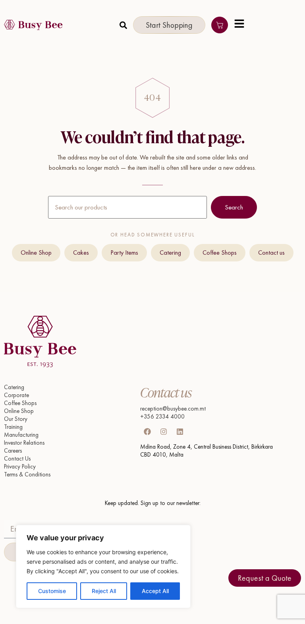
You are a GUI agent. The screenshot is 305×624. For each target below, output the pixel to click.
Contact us (271, 252)
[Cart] (219, 25)
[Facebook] (147, 431)
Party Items (124, 252)
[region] (103, 566)
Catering (170, 252)
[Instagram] (163, 431)
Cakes (81, 252)
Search (234, 207)
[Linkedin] (180, 431)
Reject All (104, 591)
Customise (52, 591)
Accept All (155, 591)
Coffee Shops (220, 252)
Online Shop (36, 252)
